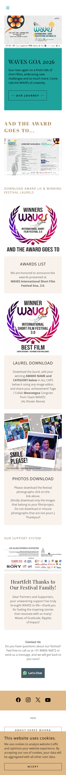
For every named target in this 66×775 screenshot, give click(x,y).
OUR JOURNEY (27, 95)
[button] (8, 7)
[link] (18, 700)
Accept (33, 766)
